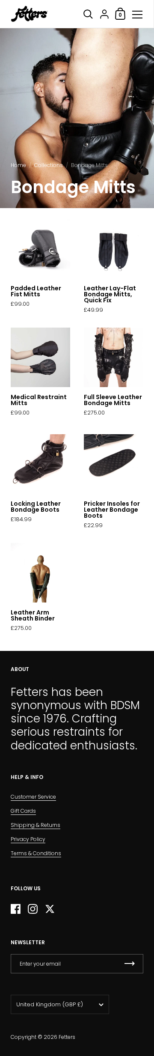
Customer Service (33, 796)
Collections (48, 165)
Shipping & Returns (35, 825)
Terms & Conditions (36, 853)
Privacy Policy (28, 839)
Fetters (67, 1037)
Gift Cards (23, 810)
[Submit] (129, 963)
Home (18, 165)
